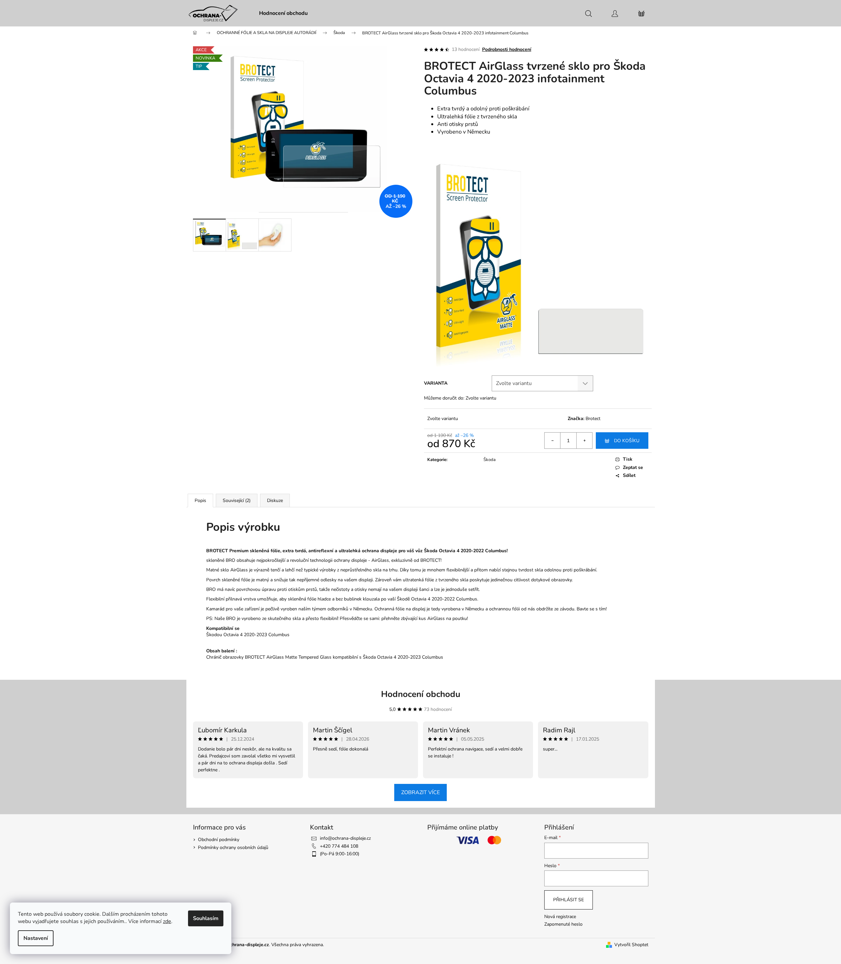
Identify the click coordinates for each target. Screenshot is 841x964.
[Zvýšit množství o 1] (584, 440)
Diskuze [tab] (275, 500)
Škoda (489, 460)
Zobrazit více (420, 792)
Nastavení (35, 938)
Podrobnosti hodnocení (506, 49)
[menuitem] (283, 13)
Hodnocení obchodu (420, 694)
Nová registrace (560, 916)
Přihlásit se (568, 900)
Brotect (593, 418)
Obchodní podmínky (218, 839)
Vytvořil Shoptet (631, 945)
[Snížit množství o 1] (552, 440)
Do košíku (626, 441)
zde (167, 921)
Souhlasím (205, 918)
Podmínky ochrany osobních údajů (233, 847)
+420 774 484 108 (339, 846)
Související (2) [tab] (236, 500)
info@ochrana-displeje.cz (345, 838)
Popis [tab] (200, 500)
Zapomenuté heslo (563, 924)
